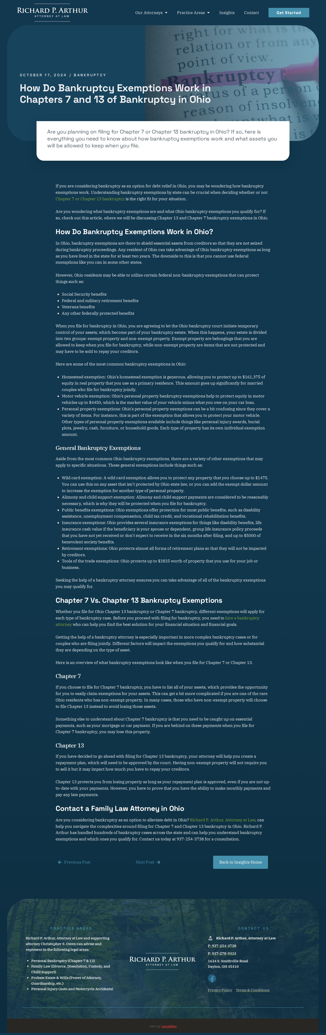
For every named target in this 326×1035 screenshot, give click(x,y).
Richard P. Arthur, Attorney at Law (222, 820)
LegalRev (169, 1026)
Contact (251, 12)
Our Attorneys (149, 12)
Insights (227, 12)
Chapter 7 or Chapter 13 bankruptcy (90, 198)
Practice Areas (191, 12)
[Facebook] (212, 978)
